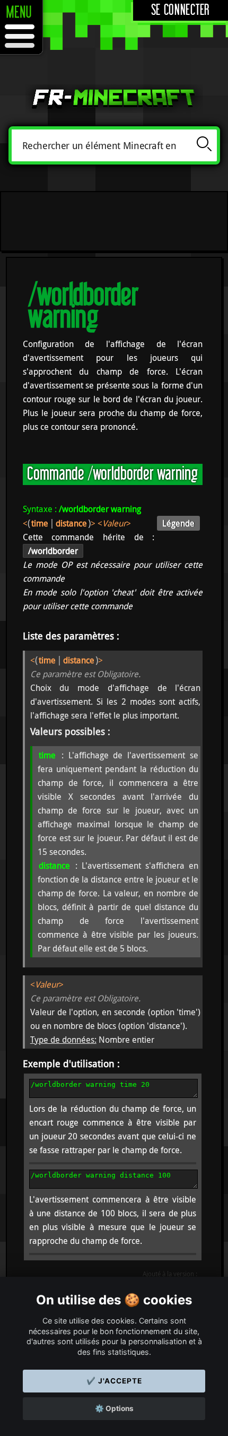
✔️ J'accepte (114, 1381)
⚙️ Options (114, 1408)
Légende (178, 523)
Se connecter (180, 10)
